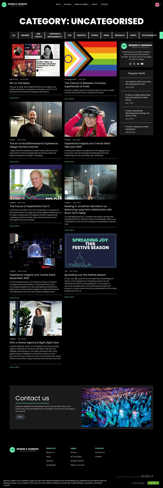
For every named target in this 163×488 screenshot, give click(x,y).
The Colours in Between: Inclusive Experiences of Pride (85, 84)
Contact (104, 4)
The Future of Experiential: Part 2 (29, 206)
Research (120, 35)
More (20, 417)
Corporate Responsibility (55, 35)
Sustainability (149, 35)
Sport (133, 35)
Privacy (74, 452)
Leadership (51, 465)
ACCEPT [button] (153, 483)
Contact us (100, 452)
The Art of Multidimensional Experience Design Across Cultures (34, 145)
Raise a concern (78, 465)
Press (106, 35)
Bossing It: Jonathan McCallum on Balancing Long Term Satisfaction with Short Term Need (88, 210)
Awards (25, 35)
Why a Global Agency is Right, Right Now (34, 342)
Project (129, 477)
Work (58, 4)
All (13, 35)
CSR (70, 35)
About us (50, 452)
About (94, 4)
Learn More (14, 98)
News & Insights (81, 4)
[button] (158, 5)
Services (67, 4)
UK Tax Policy (76, 456)
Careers (98, 456)
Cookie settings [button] (138, 483)
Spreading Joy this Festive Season (85, 275)
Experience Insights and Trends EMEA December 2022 (32, 276)
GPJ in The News (20, 83)
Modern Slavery (77, 461)
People (94, 35)
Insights (81, 35)
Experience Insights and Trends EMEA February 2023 (87, 145)
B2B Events (38, 35)
